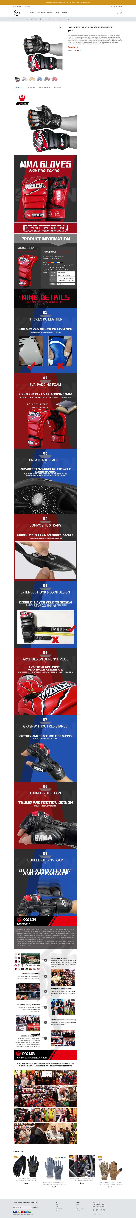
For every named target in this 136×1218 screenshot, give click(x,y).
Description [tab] (18, 87)
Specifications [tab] (31, 87)
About (57, 1204)
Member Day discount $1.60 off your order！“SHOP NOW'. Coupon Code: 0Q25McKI (68, 2)
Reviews (64, 12)
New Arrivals (41, 12)
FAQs (77, 1206)
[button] (60, 27)
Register (120, 6)
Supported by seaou (97, 1214)
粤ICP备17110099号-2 (97, 1213)
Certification (59, 1208)
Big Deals (50, 12)
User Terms (23, 1214)
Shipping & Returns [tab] (44, 87)
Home (14, 19)
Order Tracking (79, 1208)
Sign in (115, 6)
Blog (57, 12)
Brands (18, 19)
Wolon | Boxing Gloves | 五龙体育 (28, 19)
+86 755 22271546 (98, 1204)
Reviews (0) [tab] (57, 87)
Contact (58, 1210)
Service (77, 1204)
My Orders (78, 1210)
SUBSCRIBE (35, 1207)
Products (32, 12)
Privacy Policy (30, 1214)
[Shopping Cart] (111, 6)
